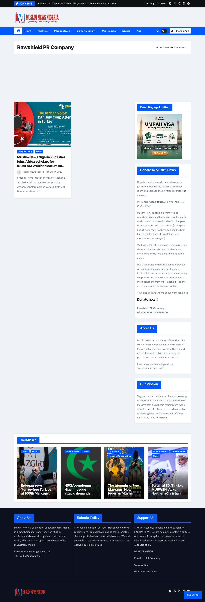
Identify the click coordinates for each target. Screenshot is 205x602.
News (28, 30)
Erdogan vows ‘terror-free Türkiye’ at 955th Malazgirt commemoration (37, 491)
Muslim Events (160, 451)
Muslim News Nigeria (33, 171)
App (139, 30)
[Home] (18, 31)
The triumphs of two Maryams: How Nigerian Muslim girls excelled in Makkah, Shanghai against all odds (123, 495)
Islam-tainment (86, 30)
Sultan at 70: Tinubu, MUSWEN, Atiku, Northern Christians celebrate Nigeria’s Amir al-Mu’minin (167, 493)
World (35, 451)
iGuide (126, 30)
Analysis (43, 30)
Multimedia (109, 30)
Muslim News (25, 151)
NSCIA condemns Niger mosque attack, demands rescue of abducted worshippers (79, 493)
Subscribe (192, 594)
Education (115, 451)
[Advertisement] (103, 78)
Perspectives (62, 30)
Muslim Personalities (120, 456)
